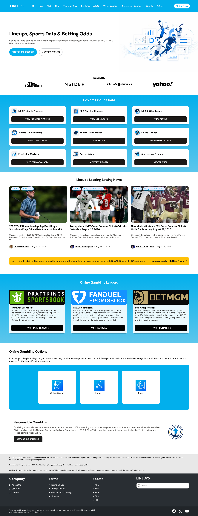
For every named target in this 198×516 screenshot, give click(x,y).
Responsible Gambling (28, 439)
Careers (15, 492)
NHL (97, 500)
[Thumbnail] (38, 204)
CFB (97, 496)
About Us (16, 485)
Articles (15, 189)
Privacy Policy (58, 488)
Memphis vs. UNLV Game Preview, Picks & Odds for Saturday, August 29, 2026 (98, 228)
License (55, 496)
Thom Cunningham (84, 246)
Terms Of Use (57, 485)
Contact (16, 488)
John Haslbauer (21, 246)
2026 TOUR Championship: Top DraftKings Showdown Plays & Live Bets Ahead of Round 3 (35, 228)
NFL (97, 485)
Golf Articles (27, 189)
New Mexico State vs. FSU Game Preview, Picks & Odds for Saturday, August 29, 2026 (158, 228)
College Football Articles (93, 189)
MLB (97, 492)
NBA (97, 488)
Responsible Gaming (61, 492)
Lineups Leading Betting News (167, 261)
